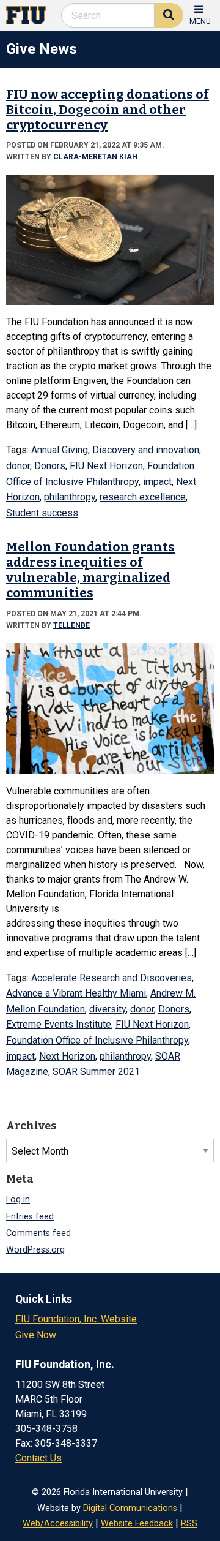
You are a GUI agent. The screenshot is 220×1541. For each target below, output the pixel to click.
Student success (42, 513)
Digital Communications (130, 1508)
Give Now (35, 1335)
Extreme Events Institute (58, 1024)
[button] (200, 13)
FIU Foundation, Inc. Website (76, 1319)
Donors (49, 466)
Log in (18, 1199)
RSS (189, 1523)
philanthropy (69, 497)
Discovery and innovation (145, 450)
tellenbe (71, 625)
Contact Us (38, 1458)
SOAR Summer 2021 (96, 1071)
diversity (107, 1009)
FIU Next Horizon (106, 466)
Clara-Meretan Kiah (95, 157)
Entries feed (30, 1216)
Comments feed (38, 1233)
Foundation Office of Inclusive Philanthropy (97, 1040)
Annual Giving (59, 450)
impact (157, 482)
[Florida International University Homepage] (31, 14)
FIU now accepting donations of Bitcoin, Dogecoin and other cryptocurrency (107, 110)
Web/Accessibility (58, 1523)
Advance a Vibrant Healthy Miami (76, 993)
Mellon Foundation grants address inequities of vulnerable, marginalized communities (90, 570)
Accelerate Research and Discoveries (111, 978)
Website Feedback (137, 1523)
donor (18, 466)
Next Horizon (67, 1056)
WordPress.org (35, 1250)
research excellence (143, 497)
